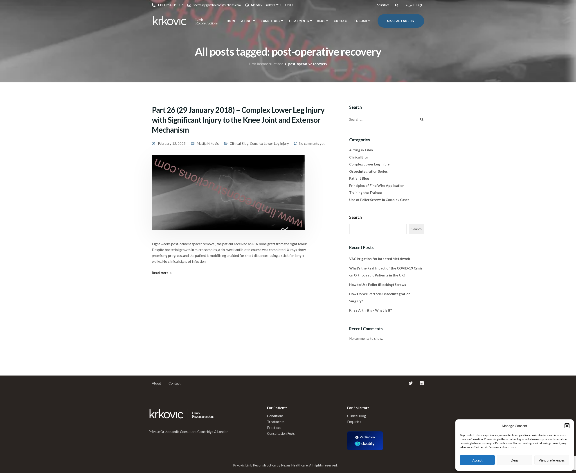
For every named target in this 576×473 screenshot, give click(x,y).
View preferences (552, 460)
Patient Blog (359, 178)
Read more (160, 272)
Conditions (270, 21)
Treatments (298, 21)
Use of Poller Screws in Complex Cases (379, 200)
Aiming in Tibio (361, 150)
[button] (567, 425)
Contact (341, 21)
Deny (515, 460)
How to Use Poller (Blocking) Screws (377, 285)
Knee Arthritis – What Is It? (370, 310)
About (246, 21)
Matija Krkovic (208, 143)
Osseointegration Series (368, 171)
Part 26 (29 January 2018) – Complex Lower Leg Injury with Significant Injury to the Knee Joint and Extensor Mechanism (238, 119)
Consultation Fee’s (281, 433)
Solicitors (383, 5)
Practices (274, 427)
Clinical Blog (239, 143)
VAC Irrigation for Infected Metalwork (379, 259)
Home (231, 21)
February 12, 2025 (172, 143)
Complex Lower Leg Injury (269, 143)
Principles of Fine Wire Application (376, 185)
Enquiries (354, 422)
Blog (321, 21)
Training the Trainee (365, 192)
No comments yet (312, 143)
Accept (477, 460)
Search (355, 217)
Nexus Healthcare (294, 465)
